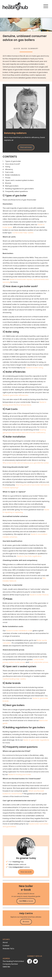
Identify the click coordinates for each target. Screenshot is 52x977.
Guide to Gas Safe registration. (29, 556)
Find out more (26, 147)
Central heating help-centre (14, 679)
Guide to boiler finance (39, 595)
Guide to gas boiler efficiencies (15, 395)
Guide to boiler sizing (34, 368)
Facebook (29, 961)
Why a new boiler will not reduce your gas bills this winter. (26, 463)
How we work (26, 872)
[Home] (15, 6)
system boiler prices (17, 662)
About (5, 942)
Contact (6, 945)
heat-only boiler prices (38, 662)
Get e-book (26, 901)
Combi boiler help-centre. (23, 233)
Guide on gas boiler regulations (36, 740)
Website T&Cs (8, 949)
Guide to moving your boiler (19, 774)
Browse (26, 922)
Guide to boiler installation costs (19, 631)
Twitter (35, 961)
